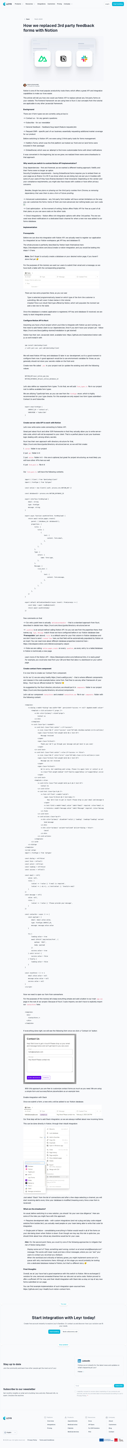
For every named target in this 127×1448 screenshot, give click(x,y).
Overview (50, 1421)
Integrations (51, 1424)
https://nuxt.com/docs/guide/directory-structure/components (48, 690)
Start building (118, 4)
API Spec (91, 1424)
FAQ (89, 1432)
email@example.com (93, 1249)
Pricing (49, 1428)
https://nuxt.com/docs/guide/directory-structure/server (46, 444)
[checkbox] (75, 1391)
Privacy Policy (81, 1396)
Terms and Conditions (46, 1440)
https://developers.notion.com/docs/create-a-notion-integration (49, 247)
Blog (110, 1428)
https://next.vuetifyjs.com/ (62, 677)
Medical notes (72, 1424)
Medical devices (73, 1432)
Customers (112, 1424)
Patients (70, 1428)
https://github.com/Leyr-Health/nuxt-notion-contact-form (46, 1289)
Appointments (72, 1421)
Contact (111, 1432)
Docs (90, 1421)
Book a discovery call (70, 1332)
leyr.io (65, 114)
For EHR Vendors (94, 1428)
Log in (107, 4)
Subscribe (119, 1386)
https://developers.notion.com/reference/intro (68, 657)
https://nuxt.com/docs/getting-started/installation (43, 330)
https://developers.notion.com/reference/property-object (46, 644)
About (111, 1421)
